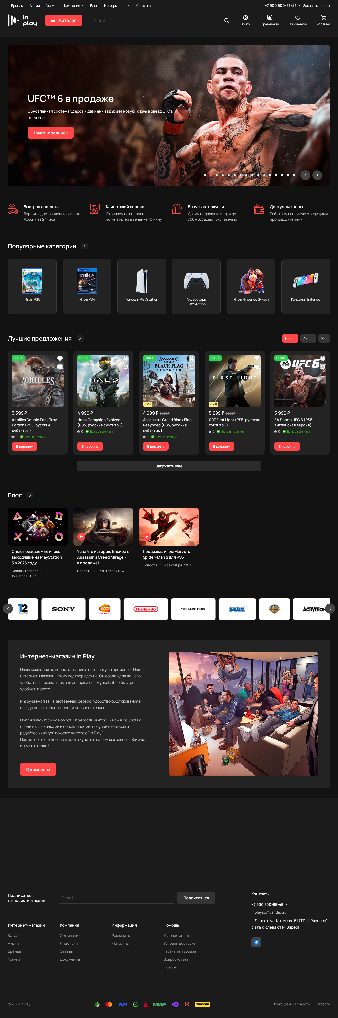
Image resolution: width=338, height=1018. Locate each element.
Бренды (15, 951)
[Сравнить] (60, 366)
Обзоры (170, 967)
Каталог (15, 935)
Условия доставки (179, 943)
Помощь (171, 925)
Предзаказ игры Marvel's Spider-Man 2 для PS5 (166, 554)
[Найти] (226, 20)
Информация (124, 925)
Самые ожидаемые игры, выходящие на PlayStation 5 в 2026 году (37, 557)
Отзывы (66, 951)
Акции (13, 943)
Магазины (120, 943)
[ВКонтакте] (256, 942)
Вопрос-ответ (176, 959)
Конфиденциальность (292, 1004)
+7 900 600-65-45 (281, 5)
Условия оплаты (178, 935)
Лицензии (69, 943)
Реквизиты (121, 935)
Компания (69, 925)
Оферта (323, 1004)
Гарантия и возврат (181, 951)
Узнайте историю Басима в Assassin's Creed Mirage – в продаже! (103, 557)
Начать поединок (51, 133)
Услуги (14, 959)
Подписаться (196, 898)
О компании (38, 769)
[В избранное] (60, 358)
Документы (70, 959)
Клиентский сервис (125, 206)
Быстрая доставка (41, 206)
